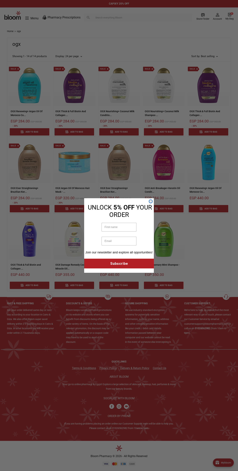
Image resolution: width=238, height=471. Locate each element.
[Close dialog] (150, 201)
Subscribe (119, 263)
